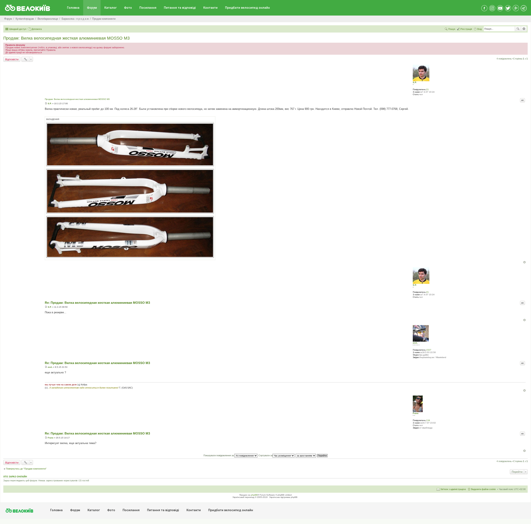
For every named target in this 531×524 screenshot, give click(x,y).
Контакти (210, 8)
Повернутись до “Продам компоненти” (26, 468)
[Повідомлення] (46, 103)
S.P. (415, 82)
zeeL (415, 343)
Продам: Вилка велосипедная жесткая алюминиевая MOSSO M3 (66, 38)
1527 (428, 350)
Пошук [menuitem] (451, 29)
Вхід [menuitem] (479, 29)
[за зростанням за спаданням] (306, 455)
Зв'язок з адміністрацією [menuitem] (453, 489)
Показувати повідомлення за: (218, 455)
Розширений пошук (524, 28)
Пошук (518, 28)
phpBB (254, 495)
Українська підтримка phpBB (283, 497)
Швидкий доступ (17, 29)
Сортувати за (265, 455)
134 (428, 420)
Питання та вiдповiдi (180, 8)
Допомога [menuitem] (37, 29)
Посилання (147, 8)
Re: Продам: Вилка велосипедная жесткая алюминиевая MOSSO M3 (97, 302)
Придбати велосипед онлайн (247, 8)
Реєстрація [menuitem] (466, 29)
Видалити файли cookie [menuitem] (483, 489)
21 (427, 89)
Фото (128, 8)
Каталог (110, 8)
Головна (73, 8)
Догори (524, 262)
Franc (416, 413)
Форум (92, 8)
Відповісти (11, 59)
